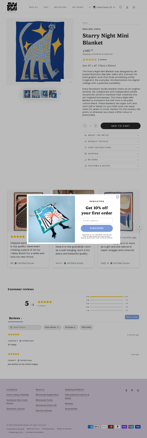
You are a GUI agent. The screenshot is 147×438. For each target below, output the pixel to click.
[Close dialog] (117, 196)
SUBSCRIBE (97, 228)
